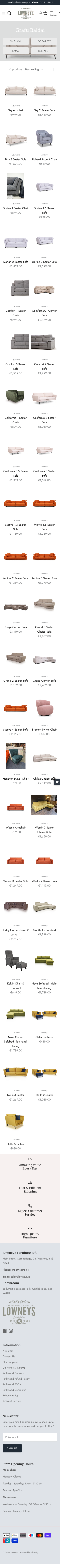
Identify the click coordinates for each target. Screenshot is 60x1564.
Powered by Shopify (29, 1552)
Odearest (44, 41)
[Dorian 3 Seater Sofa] (44, 239)
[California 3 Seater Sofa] (44, 448)
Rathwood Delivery (13, 1373)
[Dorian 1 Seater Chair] (16, 186)
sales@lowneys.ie (20, 1277)
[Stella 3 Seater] (16, 1072)
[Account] (40, 13)
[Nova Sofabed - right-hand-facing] (44, 961)
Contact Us (9, 1356)
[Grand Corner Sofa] (44, 658)
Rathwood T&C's (12, 1384)
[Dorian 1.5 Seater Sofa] (44, 186)
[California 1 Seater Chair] (16, 395)
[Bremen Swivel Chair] (44, 707)
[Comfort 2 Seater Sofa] (44, 342)
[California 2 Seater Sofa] (44, 395)
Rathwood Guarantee (14, 1390)
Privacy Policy (10, 1395)
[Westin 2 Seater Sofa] (44, 858)
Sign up (12, 1448)
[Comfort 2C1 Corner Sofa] (44, 288)
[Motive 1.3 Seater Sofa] (16, 502)
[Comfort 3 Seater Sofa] (16, 342)
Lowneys (14, 1552)
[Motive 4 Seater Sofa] (16, 707)
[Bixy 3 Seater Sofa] (16, 137)
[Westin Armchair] (16, 805)
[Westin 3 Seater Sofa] (16, 858)
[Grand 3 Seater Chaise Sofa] (44, 604)
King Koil (16, 41)
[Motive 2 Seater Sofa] (16, 555)
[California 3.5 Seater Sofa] (16, 448)
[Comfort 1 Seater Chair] (16, 288)
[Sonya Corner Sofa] (16, 604)
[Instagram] (11, 1331)
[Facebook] (4, 1331)
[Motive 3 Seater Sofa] (44, 555)
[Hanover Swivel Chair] (16, 756)
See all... (44, 51)
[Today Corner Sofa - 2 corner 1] (16, 907)
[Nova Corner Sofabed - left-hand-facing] (16, 1014)
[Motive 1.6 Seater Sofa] (44, 502)
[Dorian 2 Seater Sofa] (16, 239)
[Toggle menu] (3, 13)
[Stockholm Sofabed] (44, 907)
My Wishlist (53, 13)
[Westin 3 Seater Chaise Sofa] (44, 805)
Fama (15, 51)
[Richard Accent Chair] (44, 137)
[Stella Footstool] (44, 1014)
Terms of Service (12, 1401)
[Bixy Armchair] (16, 88)
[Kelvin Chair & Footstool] (16, 961)
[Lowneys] (26, 13)
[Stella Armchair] (16, 1121)
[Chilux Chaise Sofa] (44, 756)
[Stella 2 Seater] (44, 1072)
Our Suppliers (10, 1362)
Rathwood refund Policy (16, 1379)
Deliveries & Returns (14, 1368)
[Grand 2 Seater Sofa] (16, 658)
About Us (8, 1351)
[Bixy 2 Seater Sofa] (44, 88)
